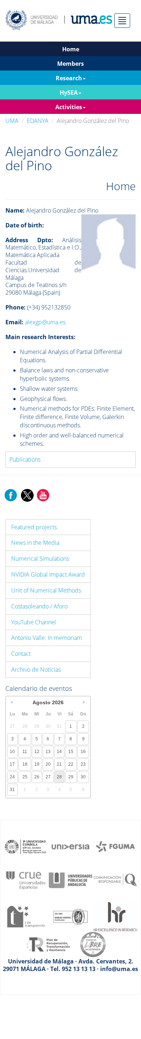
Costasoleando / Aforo (39, 606)
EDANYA (37, 121)
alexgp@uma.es (45, 322)
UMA (11, 121)
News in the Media (35, 543)
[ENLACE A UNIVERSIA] (70, 846)
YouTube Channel (33, 622)
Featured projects (34, 527)
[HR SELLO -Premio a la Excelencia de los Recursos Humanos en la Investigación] (115, 916)
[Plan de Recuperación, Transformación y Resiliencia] (48, 944)
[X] (27, 495)
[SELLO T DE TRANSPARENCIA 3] (25, 916)
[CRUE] (25, 880)
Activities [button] (68, 107)
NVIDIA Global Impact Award (48, 574)
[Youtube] (43, 495)
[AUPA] (70, 880)
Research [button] (69, 78)
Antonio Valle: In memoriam (46, 638)
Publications (24, 459)
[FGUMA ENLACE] (115, 846)
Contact (21, 654)
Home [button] (70, 49)
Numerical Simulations (40, 559)
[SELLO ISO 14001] (70, 916)
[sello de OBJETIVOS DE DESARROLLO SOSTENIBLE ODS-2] (25, 846)
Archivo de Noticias (36, 670)
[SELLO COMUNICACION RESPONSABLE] (115, 880)
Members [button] (70, 64)
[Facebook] (11, 495)
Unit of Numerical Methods (46, 590)
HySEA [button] (69, 93)
